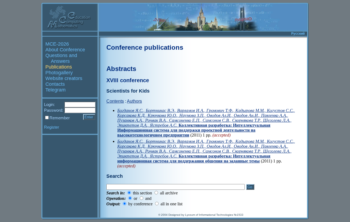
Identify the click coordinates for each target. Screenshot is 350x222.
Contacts (55, 84)
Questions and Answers (61, 58)
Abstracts (121, 68)
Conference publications (144, 47)
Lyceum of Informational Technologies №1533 (214, 214)
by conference (140, 204)
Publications (58, 67)
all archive (169, 193)
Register (51, 127)
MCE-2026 (57, 44)
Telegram (55, 90)
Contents (115, 101)
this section (142, 193)
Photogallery (59, 72)
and (148, 198)
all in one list (171, 204)
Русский (298, 33)
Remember (59, 118)
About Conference (65, 49)
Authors (134, 101)
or (135, 198)
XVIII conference (127, 80)
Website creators (63, 78)
